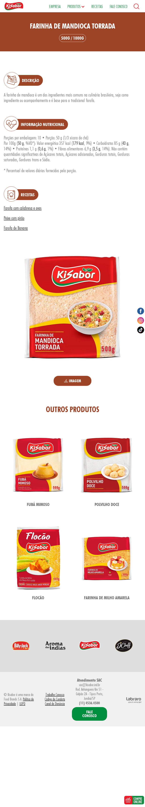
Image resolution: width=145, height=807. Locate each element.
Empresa (55, 6)
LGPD (22, 703)
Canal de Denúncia (55, 703)
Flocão (38, 597)
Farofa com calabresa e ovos (23, 208)
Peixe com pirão (14, 218)
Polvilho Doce (107, 504)
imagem (74, 380)
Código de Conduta (55, 699)
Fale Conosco (118, 6)
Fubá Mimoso (38, 504)
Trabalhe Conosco (55, 694)
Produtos (74, 6)
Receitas (97, 6)
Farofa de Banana (16, 228)
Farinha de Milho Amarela (107, 597)
